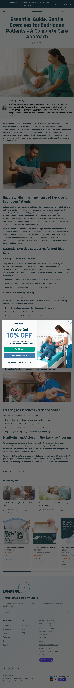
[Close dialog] (69, 322)
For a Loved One (19, 356)
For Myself (19, 349)
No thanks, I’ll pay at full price (19, 362)
